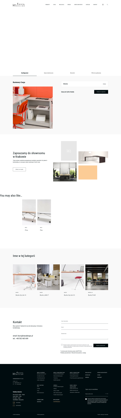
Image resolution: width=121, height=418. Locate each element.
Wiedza (69, 4)
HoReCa (55, 385)
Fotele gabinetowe (74, 375)
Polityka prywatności (66, 352)
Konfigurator (24, 73)
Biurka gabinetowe (74, 373)
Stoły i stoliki (56, 390)
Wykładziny (56, 399)
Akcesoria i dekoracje (74, 392)
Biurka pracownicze (41, 373)
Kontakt (95, 4)
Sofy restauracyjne (57, 392)
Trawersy (55, 377)
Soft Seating (40, 385)
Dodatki (39, 401)
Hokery (55, 388)
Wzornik (72, 73)
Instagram (18, 405)
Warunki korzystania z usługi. (79, 352)
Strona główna (15, 12)
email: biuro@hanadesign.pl (23, 336)
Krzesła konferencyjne (58, 373)
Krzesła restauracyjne (58, 386)
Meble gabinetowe (74, 372)
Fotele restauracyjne (58, 394)
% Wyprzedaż (56, 401)
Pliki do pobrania (96, 73)
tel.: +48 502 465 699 (20, 338)
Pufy (38, 390)
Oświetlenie (40, 399)
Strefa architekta (78, 4)
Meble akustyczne (74, 390)
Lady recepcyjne (40, 380)
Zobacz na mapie (19, 169)
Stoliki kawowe (56, 380)
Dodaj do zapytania (101, 91)
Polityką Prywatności (103, 401)
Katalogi (88, 4)
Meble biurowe (41, 372)
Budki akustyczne (74, 388)
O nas (54, 4)
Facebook (18, 402)
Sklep (21, 12)
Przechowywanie (41, 377)
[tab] (25, 73)
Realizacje (61, 4)
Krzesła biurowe (40, 375)
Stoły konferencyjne (58, 375)
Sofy (38, 386)
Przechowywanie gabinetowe (76, 377)
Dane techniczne (48, 73)
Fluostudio (106, 414)
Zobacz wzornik (102, 63)
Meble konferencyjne (59, 372)
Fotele (38, 388)
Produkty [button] (47, 4)
